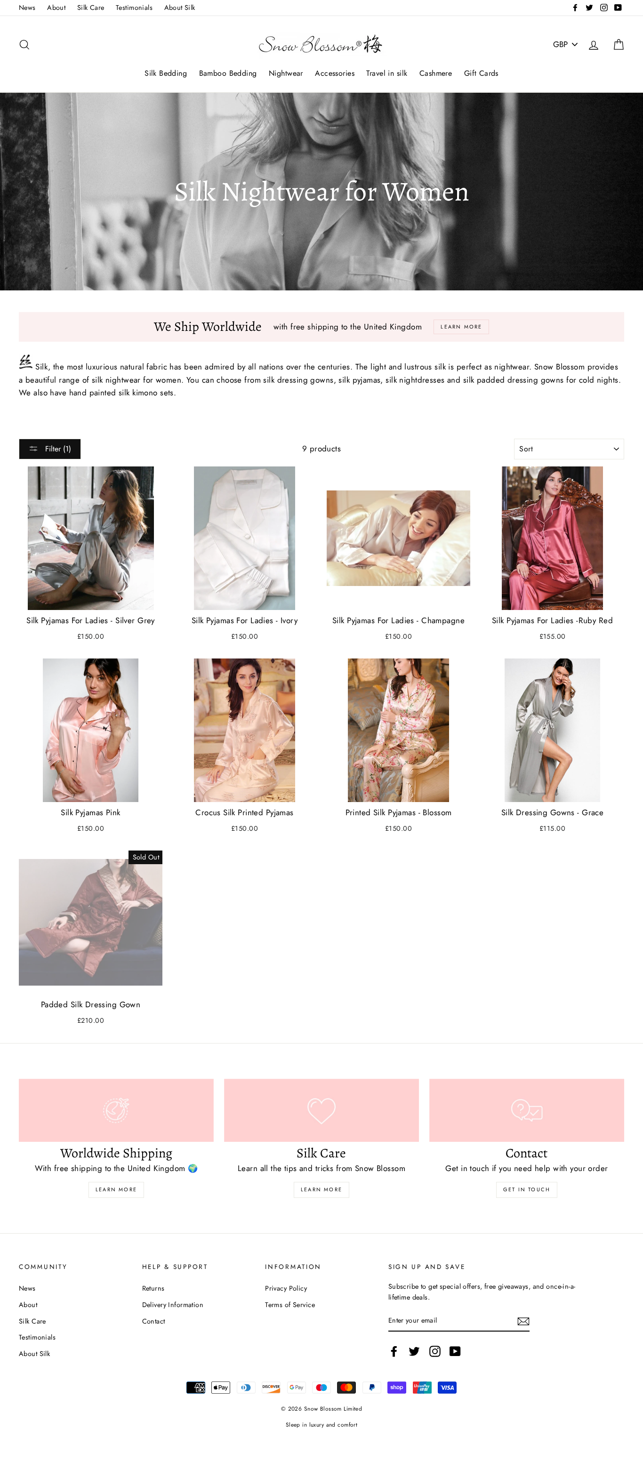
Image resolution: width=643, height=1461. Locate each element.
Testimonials (134, 7)
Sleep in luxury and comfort (321, 1425)
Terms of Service (290, 1304)
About (56, 7)
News (27, 7)
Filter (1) (57, 448)
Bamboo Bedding (228, 73)
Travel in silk (386, 73)
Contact (153, 1321)
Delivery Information (173, 1304)
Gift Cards (481, 73)
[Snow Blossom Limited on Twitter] (414, 1351)
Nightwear (286, 73)
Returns (153, 1288)
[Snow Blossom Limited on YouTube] (455, 1351)
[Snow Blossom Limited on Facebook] (394, 1351)
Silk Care (90, 7)
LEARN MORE (321, 1189)
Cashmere (435, 73)
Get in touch (526, 1189)
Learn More (116, 1189)
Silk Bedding (166, 73)
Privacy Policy (286, 1288)
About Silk (179, 7)
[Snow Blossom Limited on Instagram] (435, 1351)
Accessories (334, 73)
